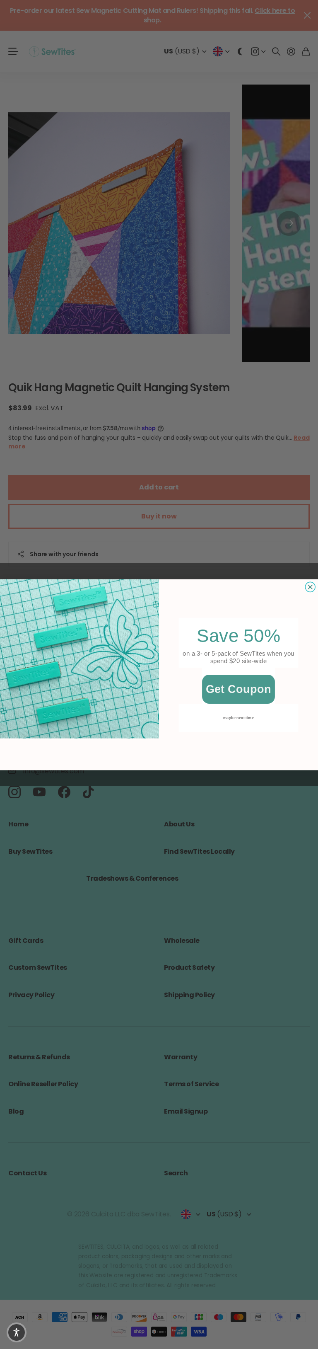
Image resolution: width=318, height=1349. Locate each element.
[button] (16, 1332)
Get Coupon (239, 689)
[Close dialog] (310, 587)
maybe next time (238, 717)
